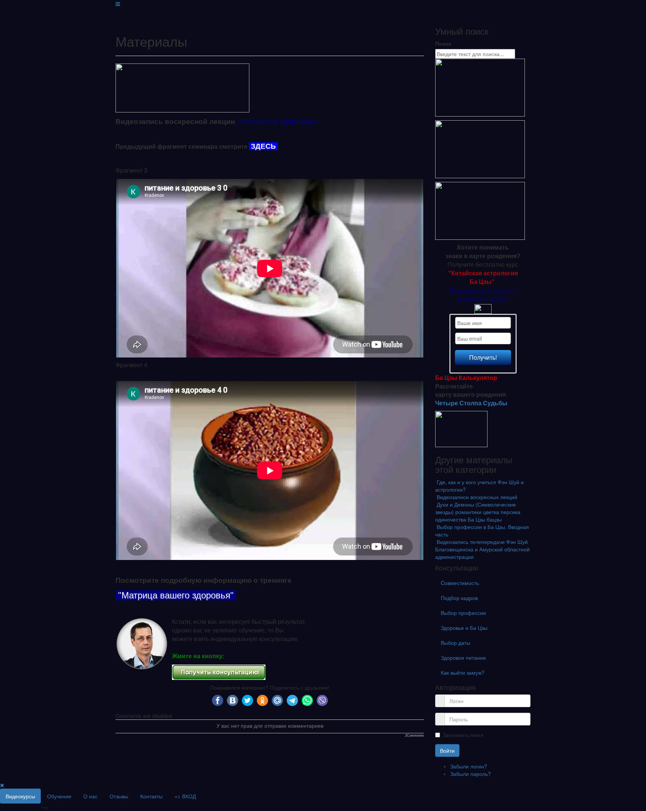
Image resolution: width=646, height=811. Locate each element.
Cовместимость (460, 582)
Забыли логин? (468, 766)
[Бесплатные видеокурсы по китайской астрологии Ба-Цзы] (480, 148)
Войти (447, 750)
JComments (414, 735)
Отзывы (119, 796)
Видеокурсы (20, 796)
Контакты (151, 796)
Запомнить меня (463, 735)
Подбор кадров (459, 597)
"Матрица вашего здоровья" (177, 595)
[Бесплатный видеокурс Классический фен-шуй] (480, 87)
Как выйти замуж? (463, 672)
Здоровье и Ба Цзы (464, 627)
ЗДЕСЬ (263, 146)
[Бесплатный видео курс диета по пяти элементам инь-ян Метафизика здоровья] (480, 210)
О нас (90, 796)
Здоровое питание (463, 657)
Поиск (443, 43)
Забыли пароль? (470, 773)
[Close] (2, 785)
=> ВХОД (185, 796)
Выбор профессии (463, 612)
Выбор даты (455, 642)
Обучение (59, 796)
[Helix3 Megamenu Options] (118, 3)
